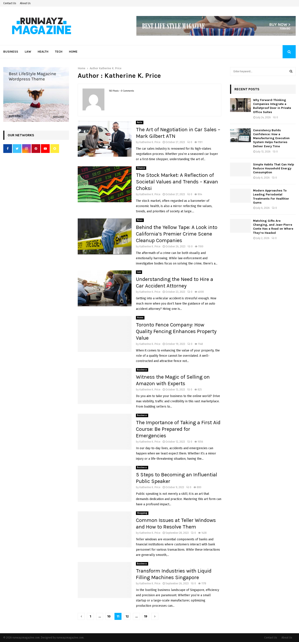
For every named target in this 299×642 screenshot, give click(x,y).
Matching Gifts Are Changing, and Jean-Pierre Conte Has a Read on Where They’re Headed (273, 227)
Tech (58, 51)
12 (127, 616)
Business (10, 51)
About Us (25, 3)
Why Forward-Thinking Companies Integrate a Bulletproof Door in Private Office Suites (272, 106)
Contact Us (9, 3)
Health (43, 51)
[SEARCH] (291, 71)
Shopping (142, 513)
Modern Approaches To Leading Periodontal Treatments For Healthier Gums (271, 196)
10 (109, 616)
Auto (139, 122)
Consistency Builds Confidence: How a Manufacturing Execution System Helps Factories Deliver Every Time (271, 138)
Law (28, 51)
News (140, 220)
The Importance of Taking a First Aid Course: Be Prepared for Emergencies (178, 429)
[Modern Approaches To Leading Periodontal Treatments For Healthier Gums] (240, 195)
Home (73, 51)
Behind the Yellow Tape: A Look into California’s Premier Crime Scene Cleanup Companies (176, 233)
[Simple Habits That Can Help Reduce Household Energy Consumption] (240, 169)
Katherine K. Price (110, 68)
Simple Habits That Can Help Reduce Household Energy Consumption (273, 168)
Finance (141, 168)
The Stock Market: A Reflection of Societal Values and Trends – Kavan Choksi (177, 181)
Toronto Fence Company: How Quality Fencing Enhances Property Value (176, 331)
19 (145, 616)
